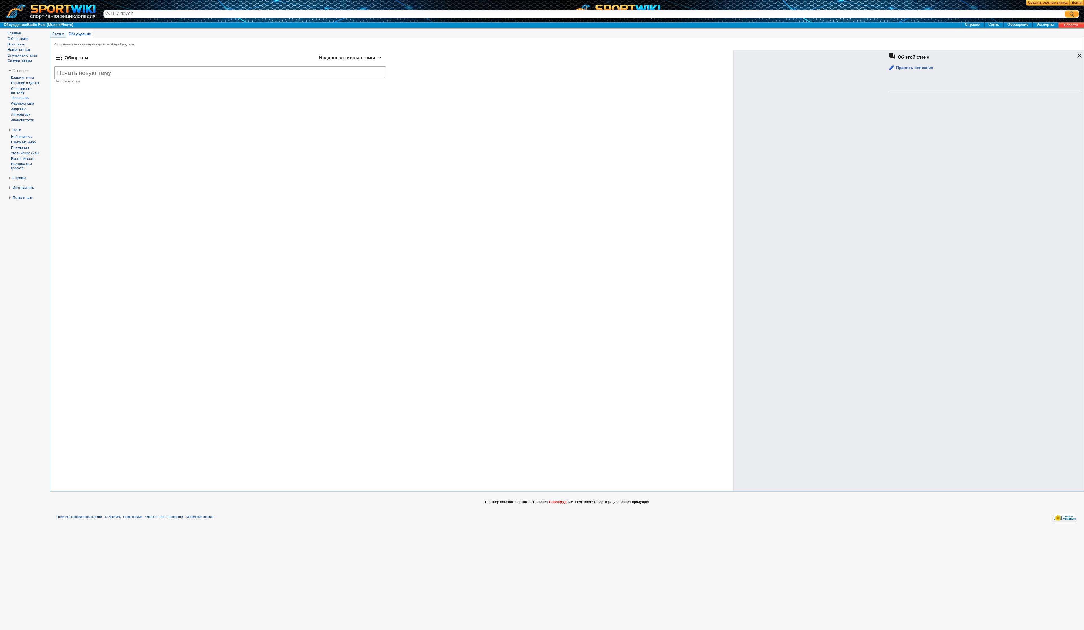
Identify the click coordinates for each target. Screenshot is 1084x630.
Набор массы (21, 137)
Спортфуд (558, 502)
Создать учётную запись (1048, 3)
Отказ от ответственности (164, 516)
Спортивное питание (21, 91)
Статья (58, 34)
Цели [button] (17, 130)
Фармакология (22, 103)
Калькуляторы (22, 78)
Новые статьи (19, 50)
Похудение (20, 148)
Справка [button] (19, 178)
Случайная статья (22, 55)
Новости (1071, 25)
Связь (993, 24)
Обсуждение (80, 34)
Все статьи (16, 44)
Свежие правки (20, 61)
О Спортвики (18, 39)
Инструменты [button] (24, 188)
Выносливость (22, 159)
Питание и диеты (25, 83)
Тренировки (20, 98)
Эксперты (1045, 24)
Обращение (1017, 24)
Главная (14, 33)
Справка (972, 24)
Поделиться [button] (22, 198)
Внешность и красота (21, 166)
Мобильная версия (199, 516)
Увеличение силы (25, 153)
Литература (20, 114)
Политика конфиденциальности (79, 516)
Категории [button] (21, 71)
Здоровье (18, 109)
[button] (910, 67)
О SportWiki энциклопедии (123, 516)
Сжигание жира (23, 142)
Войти (1077, 3)
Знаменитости (22, 120)
